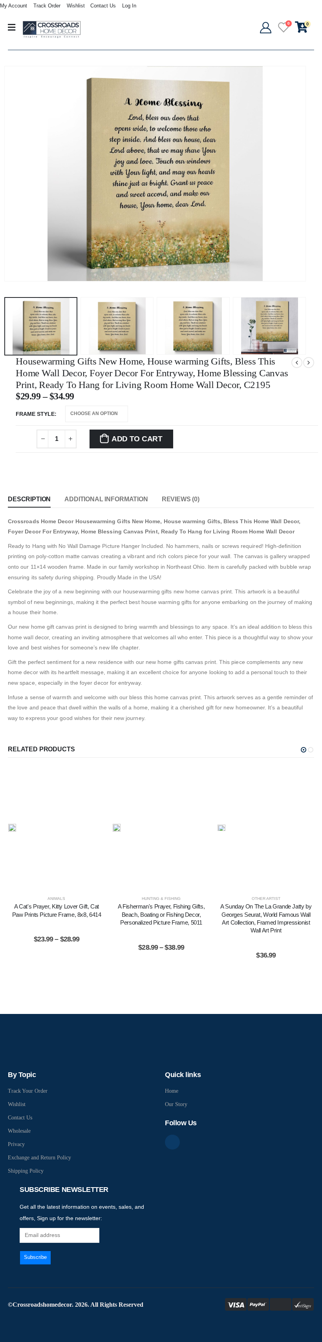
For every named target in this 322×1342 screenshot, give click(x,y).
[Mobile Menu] (11, 27)
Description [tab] (29, 499)
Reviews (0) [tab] (180, 499)
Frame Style (35, 414)
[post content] (56, 828)
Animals (56, 898)
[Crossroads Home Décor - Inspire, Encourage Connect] (51, 29)
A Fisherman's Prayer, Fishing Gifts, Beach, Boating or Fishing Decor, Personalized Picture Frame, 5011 (161, 914)
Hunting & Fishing (161, 898)
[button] (303, 749)
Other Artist (266, 898)
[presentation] (14, 174)
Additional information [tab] (106, 499)
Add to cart (137, 439)
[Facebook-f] (172, 1142)
